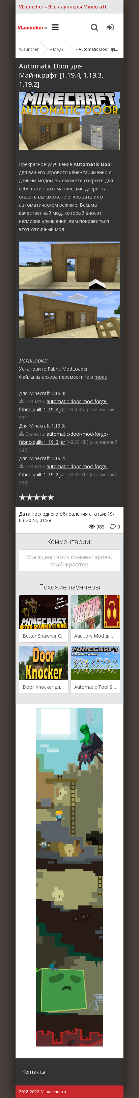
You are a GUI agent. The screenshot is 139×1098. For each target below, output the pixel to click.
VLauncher (32, 27)
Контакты (33, 1072)
